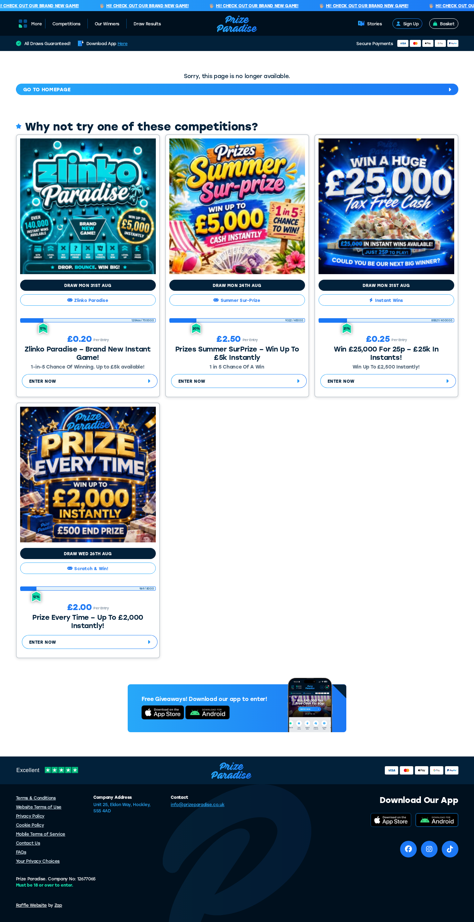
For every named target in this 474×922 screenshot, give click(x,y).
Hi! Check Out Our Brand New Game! (139, 5)
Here (123, 43)
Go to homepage (47, 89)
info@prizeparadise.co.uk (197, 804)
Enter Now (42, 381)
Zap (58, 905)
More (36, 23)
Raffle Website (31, 905)
